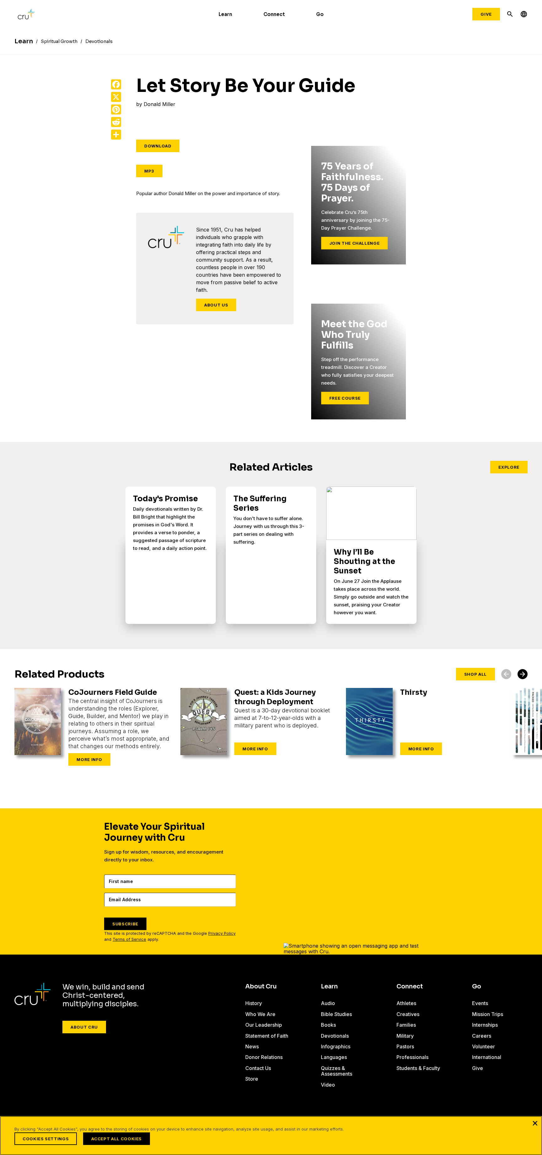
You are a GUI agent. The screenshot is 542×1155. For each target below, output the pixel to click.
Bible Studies (336, 1014)
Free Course (345, 398)
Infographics (335, 1046)
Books (328, 1025)
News (252, 1046)
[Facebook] (116, 84)
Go (320, 14)
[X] (116, 97)
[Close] (535, 1123)
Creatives (407, 1014)
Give (486, 14)
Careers (481, 1036)
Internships (485, 1025)
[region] (271, 1135)
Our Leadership (263, 1025)
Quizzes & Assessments (336, 1071)
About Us (216, 304)
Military (405, 1036)
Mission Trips (487, 1014)
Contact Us (258, 1068)
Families (406, 1025)
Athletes (406, 1003)
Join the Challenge (354, 243)
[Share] (116, 135)
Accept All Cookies (116, 1138)
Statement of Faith (266, 1036)
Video (328, 1085)
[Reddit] (116, 122)
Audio (328, 1003)
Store (251, 1079)
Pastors (405, 1046)
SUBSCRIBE (125, 923)
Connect (274, 14)
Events (480, 1003)
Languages (334, 1057)
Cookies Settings (46, 1138)
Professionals (412, 1057)
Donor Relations (264, 1057)
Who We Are (260, 1014)
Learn (225, 14)
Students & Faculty (418, 1068)
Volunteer (483, 1046)
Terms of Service (129, 939)
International (486, 1057)
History (253, 1003)
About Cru (84, 1027)
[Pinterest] (116, 109)
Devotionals (335, 1036)
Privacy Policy (222, 933)
